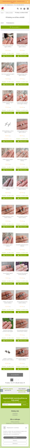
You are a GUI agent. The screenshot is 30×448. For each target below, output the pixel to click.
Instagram (15, 415)
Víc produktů (15, 374)
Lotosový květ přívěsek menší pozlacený (22, 274)
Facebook (15, 413)
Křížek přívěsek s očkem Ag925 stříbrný (8, 131)
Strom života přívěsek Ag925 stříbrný (8, 46)
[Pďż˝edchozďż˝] (1, 390)
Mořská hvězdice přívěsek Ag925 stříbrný (22, 188)
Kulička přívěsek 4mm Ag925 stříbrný (22, 74)
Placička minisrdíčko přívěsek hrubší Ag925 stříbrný (8, 331)
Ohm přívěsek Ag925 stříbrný (22, 160)
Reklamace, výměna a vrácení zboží (15, 423)
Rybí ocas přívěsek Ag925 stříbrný (8, 188)
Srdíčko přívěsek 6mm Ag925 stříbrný (22, 46)
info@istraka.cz (9, 4)
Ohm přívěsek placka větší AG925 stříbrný (22, 359)
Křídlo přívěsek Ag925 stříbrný (8, 160)
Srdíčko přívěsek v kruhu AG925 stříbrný (8, 217)
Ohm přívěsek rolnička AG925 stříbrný (22, 217)
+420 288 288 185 (20, 4)
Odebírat (24, 404)
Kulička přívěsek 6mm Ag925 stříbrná (22, 131)
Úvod (2, 12)
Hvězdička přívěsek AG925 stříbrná (22, 245)
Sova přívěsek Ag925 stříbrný (8, 274)
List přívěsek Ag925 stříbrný (7, 245)
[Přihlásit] (21, 8)
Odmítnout (15, 443)
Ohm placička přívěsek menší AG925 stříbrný (22, 331)
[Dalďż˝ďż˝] (28, 390)
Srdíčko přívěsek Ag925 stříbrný (7, 103)
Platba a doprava (15, 421)
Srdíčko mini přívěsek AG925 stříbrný (8, 302)
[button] (17, 8)
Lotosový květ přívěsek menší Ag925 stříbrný (22, 103)
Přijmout (15, 437)
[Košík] (24, 8)
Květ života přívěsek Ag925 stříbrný (7, 74)
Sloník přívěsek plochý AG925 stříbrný (22, 302)
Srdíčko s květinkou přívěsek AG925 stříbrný (7, 359)
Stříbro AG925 (9, 12)
